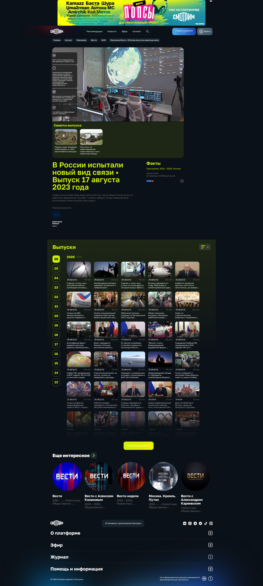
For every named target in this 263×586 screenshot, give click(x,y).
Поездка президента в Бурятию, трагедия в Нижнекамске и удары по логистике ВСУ (132, 406)
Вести (57, 496)
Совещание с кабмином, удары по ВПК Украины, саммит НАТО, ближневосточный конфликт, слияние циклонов (105, 438)
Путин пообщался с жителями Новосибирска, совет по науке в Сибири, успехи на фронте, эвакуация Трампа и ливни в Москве (187, 378)
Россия (177, 168)
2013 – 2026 (166, 168)
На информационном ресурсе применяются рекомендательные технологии (180, 578)
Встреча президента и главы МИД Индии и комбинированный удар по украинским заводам (159, 286)
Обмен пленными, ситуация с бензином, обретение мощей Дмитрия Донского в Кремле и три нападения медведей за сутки (159, 318)
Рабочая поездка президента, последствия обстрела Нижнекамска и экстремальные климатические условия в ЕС (105, 408)
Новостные (152, 173)
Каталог (68, 40)
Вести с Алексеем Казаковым (99, 498)
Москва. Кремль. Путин (162, 498)
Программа (81, 40)
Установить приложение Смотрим (123, 523)
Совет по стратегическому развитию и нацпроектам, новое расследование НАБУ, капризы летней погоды (187, 318)
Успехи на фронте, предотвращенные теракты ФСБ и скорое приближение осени (77, 406)
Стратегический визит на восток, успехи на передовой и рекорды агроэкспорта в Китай (105, 376)
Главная (56, 40)
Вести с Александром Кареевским (192, 499)
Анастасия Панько (57, 222)
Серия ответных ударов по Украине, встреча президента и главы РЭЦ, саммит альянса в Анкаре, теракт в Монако (187, 437)
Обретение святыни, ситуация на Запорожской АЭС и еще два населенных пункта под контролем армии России (133, 317)
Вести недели (128, 496)
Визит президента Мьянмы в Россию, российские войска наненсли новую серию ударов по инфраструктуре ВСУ (104, 348)
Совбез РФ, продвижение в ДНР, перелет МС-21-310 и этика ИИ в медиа (78, 375)
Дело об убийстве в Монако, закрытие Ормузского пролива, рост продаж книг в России (185, 407)
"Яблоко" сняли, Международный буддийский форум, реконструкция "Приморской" (157, 347)
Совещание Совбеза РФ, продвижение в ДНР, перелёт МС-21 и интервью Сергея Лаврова (187, 346)
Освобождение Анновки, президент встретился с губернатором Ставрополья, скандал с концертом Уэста (105, 287)
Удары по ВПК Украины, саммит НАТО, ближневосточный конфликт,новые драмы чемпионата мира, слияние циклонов (132, 438)
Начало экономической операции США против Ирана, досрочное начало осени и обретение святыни (106, 317)
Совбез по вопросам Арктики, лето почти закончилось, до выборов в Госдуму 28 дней (186, 286)
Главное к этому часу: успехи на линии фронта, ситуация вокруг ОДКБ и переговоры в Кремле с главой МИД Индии (132, 287)
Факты (94, 40)
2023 (103, 40)
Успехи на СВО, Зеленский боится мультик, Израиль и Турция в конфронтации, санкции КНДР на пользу (78, 317)
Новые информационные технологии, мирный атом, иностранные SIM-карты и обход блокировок (159, 407)
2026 (79, 256)
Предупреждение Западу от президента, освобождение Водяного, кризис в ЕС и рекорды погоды (159, 377)
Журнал (59, 557)
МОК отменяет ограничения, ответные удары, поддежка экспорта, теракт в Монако (158, 437)
